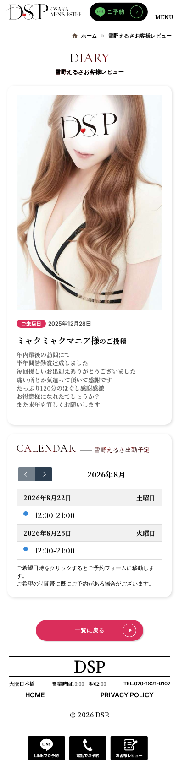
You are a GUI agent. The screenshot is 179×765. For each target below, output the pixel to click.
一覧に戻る (90, 630)
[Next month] (43, 474)
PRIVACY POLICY (127, 695)
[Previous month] (26, 474)
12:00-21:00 (54, 515)
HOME (35, 695)
